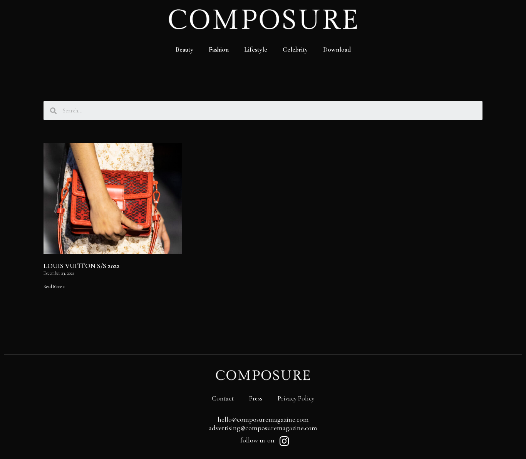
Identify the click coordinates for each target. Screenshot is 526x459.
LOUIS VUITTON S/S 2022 (81, 265)
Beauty (184, 49)
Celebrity (295, 49)
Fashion (219, 49)
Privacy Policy (296, 398)
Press (255, 398)
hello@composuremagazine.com (263, 419)
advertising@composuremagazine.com (263, 428)
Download (337, 49)
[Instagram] (284, 441)
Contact (223, 398)
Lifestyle (255, 49)
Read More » (54, 286)
